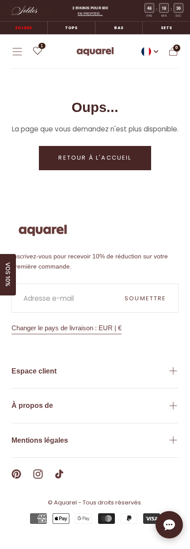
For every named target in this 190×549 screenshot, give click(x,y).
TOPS (71, 27)
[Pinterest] (16, 474)
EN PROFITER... (90, 13)
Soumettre (146, 298)
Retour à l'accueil (94, 157)
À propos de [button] (32, 405)
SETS (166, 27)
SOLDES (23, 27)
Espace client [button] (34, 371)
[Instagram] (38, 474)
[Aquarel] (42, 230)
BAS (118, 27)
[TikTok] (59, 474)
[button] (17, 51)
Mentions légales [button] (39, 440)
